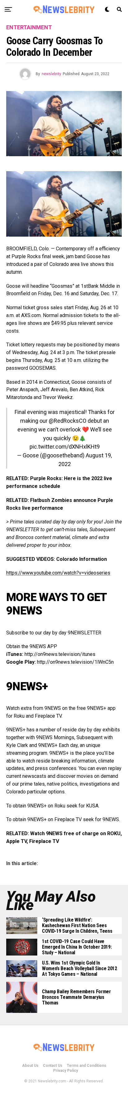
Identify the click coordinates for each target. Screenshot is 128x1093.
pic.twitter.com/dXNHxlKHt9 (65, 446)
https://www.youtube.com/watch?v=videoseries (58, 573)
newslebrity (51, 74)
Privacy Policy (65, 1070)
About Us (30, 1065)
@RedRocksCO (67, 420)
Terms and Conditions (86, 1065)
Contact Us (52, 1065)
